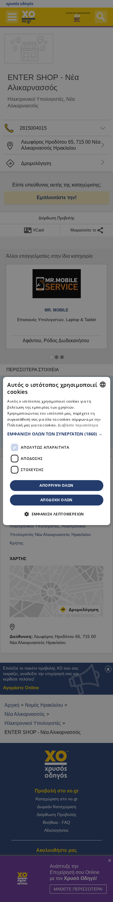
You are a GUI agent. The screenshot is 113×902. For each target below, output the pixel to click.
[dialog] (56, 451)
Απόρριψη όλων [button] (56, 485)
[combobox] (103, 384)
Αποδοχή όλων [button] (56, 499)
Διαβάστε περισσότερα (78, 425)
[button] (56, 434)
